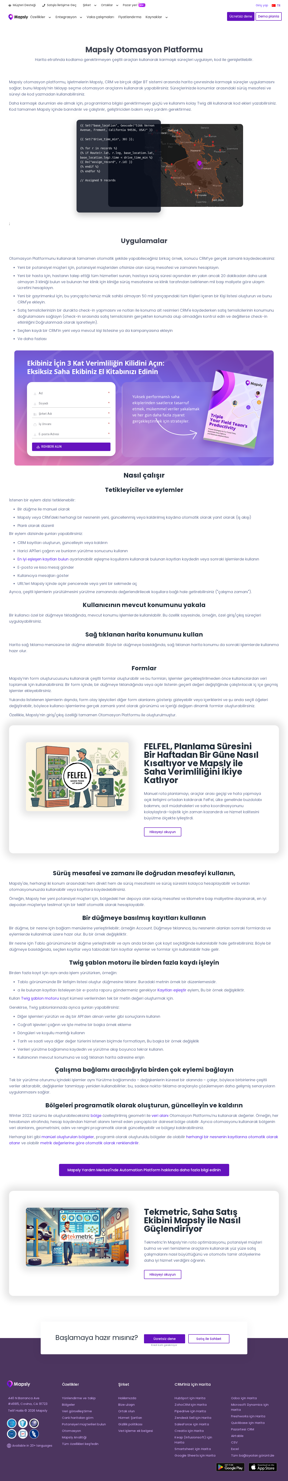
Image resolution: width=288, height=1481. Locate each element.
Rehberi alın (51, 446)
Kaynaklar (153, 17)
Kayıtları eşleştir (171, 990)
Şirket (87, 5)
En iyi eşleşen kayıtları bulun (43, 559)
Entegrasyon (66, 17)
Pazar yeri (130, 5)
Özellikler (37, 17)
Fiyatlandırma (129, 17)
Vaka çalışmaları (100, 17)
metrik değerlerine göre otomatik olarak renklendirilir (89, 1143)
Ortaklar (107, 5)
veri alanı (160, 1115)
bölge (96, 1115)
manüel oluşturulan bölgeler (68, 1136)
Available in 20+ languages (32, 1445)
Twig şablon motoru (40, 998)
